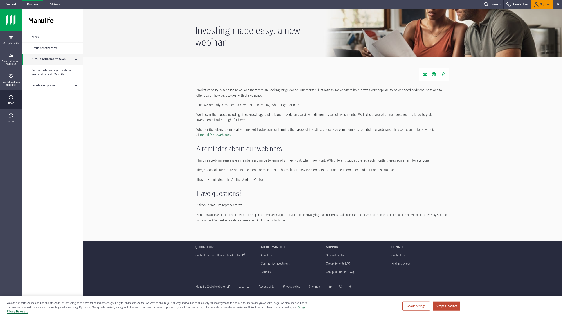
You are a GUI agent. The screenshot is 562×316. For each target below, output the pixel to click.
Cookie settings (416, 306)
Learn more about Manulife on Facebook (350, 286)
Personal (10, 4)
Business (32, 4)
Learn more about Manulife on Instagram (340, 286)
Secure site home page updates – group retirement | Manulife (51, 72)
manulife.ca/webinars (215, 134)
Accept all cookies (446, 306)
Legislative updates (43, 85)
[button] (492, 4)
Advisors (55, 4)
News (35, 37)
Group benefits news (44, 48)
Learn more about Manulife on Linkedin (331, 286)
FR (557, 4)
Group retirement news (49, 59)
